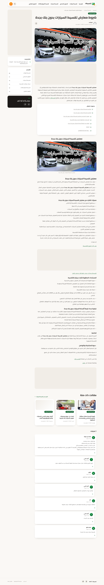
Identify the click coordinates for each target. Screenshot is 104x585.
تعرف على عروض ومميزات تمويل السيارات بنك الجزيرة (67, 417)
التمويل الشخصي (64, 4)
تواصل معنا (10, 581)
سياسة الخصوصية (18, 581)
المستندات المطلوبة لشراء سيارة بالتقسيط (80, 120)
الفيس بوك (77, 359)
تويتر (84, 363)
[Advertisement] (65, 74)
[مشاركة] (36, 23)
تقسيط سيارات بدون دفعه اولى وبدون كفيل (84, 273)
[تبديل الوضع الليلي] (11, 4)
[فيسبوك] (28, 104)
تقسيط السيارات (54, 4)
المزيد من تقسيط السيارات (42, 397)
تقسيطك (53, 98)
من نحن (24, 581)
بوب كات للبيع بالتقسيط (89, 246)
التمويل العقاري (32, 4)
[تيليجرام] (25, 104)
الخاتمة (88, 127)
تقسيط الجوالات (73, 4)
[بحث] (14, 3)
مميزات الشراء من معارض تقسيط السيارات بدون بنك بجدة (77, 116)
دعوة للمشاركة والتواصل (84, 130)
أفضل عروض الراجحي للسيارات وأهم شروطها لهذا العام (45, 417)
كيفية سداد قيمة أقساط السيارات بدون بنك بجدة (79, 123)
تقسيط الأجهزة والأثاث (43, 4)
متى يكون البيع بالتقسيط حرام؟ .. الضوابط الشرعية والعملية (18, 63)
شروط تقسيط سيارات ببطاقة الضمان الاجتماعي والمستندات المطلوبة (87, 418)
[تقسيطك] (90, 4)
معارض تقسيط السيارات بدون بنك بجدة (83, 109)
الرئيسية (81, 4)
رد (94, 453)
